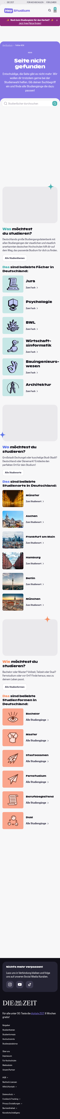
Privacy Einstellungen (11, 1103)
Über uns (6, 1051)
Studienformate (8, 1034)
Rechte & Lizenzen (9, 1082)
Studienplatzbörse (10, 1043)
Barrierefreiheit (8, 1108)
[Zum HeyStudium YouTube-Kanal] (19, 984)
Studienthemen (8, 1030)
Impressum (7, 1056)
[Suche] (49, 10)
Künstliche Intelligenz (11, 1112)
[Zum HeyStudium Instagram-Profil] (10, 984)
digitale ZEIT (37, 1013)
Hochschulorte (8, 1039)
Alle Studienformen (14, 686)
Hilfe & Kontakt (8, 1086)
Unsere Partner (8, 1070)
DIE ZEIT (10, 2)
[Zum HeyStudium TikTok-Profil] (29, 984)
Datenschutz (7, 1094)
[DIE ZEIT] (5, 2)
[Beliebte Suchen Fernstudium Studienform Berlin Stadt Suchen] (30, 103)
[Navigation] (55, 10)
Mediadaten (7, 1065)
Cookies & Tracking (10, 1099)
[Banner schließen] (57, 20)
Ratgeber (6, 1025)
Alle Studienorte (13, 472)
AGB (4, 1077)
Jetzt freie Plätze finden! (30, 23)
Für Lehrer (51, 2)
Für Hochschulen (35, 2)
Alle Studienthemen (15, 258)
